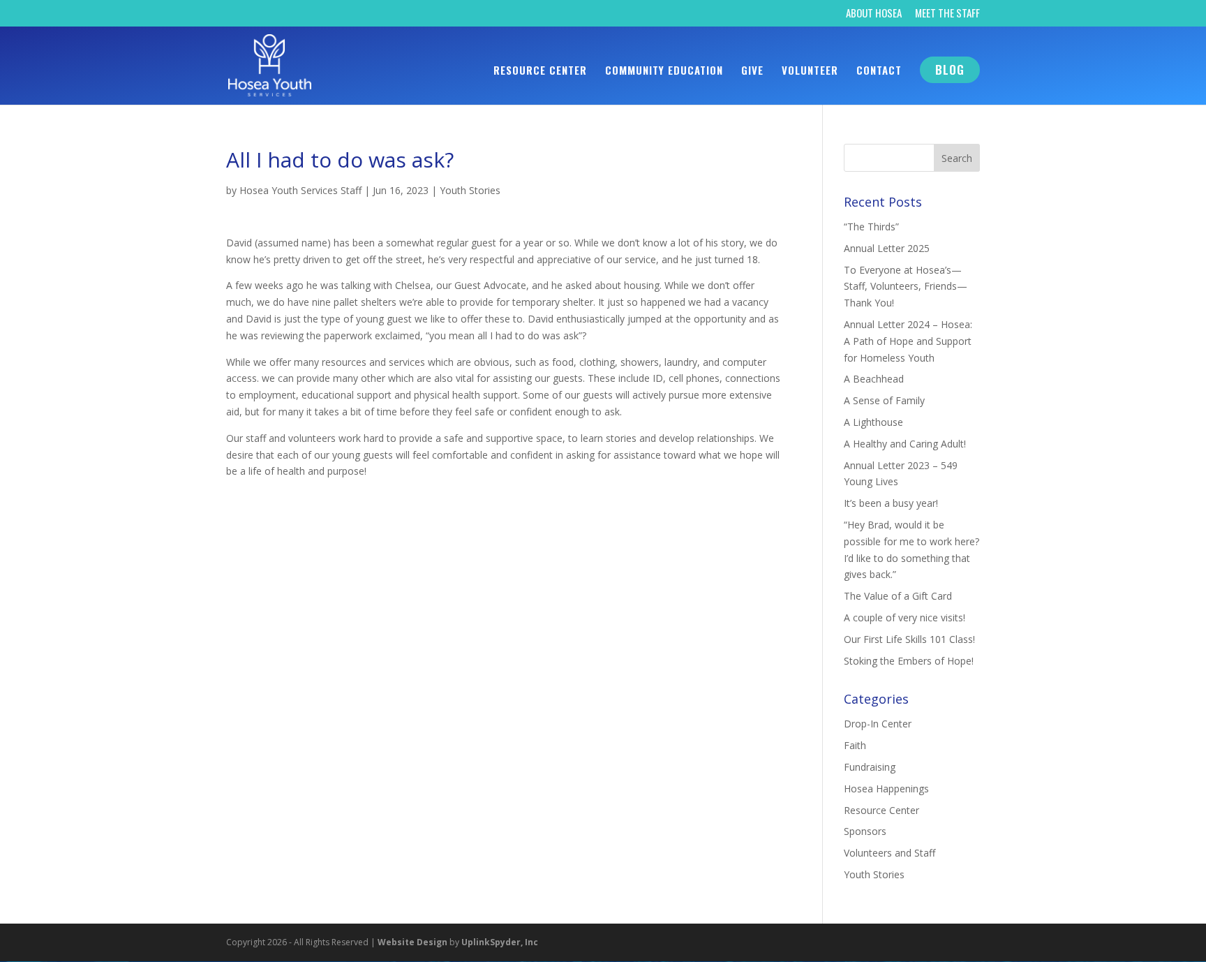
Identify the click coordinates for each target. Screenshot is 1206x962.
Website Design (412, 942)
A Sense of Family (884, 400)
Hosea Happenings (886, 788)
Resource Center (881, 810)
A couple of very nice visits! (904, 617)
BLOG (950, 69)
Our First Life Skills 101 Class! (909, 639)
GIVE (752, 71)
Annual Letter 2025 (887, 248)
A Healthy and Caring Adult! (905, 443)
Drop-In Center (877, 723)
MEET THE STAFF (947, 14)
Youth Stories (470, 190)
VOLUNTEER (810, 71)
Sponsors (865, 831)
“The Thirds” (871, 226)
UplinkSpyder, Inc (499, 942)
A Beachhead (874, 378)
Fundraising (869, 767)
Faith (855, 745)
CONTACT (879, 71)
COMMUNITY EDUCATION (664, 71)
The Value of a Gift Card (898, 595)
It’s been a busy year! (891, 503)
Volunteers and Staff (889, 852)
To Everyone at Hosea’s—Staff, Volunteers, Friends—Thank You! (905, 286)
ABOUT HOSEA (874, 14)
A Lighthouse (873, 422)
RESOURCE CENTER (540, 71)
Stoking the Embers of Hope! (909, 660)
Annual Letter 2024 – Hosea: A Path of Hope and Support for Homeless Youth (908, 341)
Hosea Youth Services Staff (300, 190)
